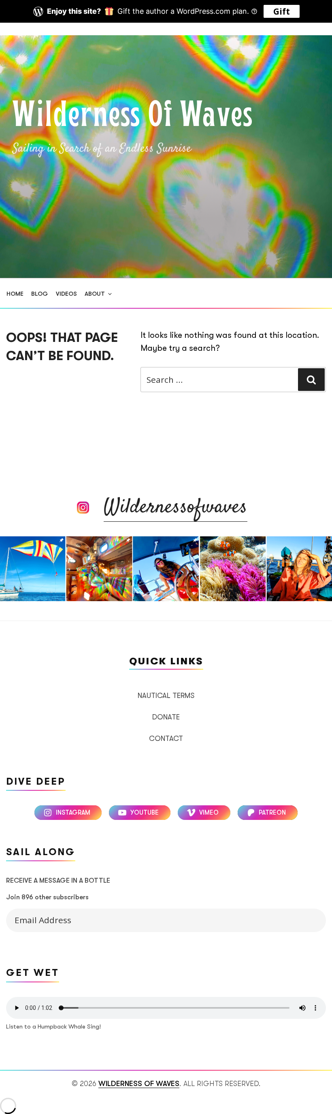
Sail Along (308, 918)
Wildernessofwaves (175, 507)
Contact (166, 738)
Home (14, 293)
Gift (281, 11)
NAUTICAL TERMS (166, 695)
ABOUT (95, 293)
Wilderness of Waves (133, 116)
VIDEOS (66, 293)
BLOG (39, 293)
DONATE (166, 717)
